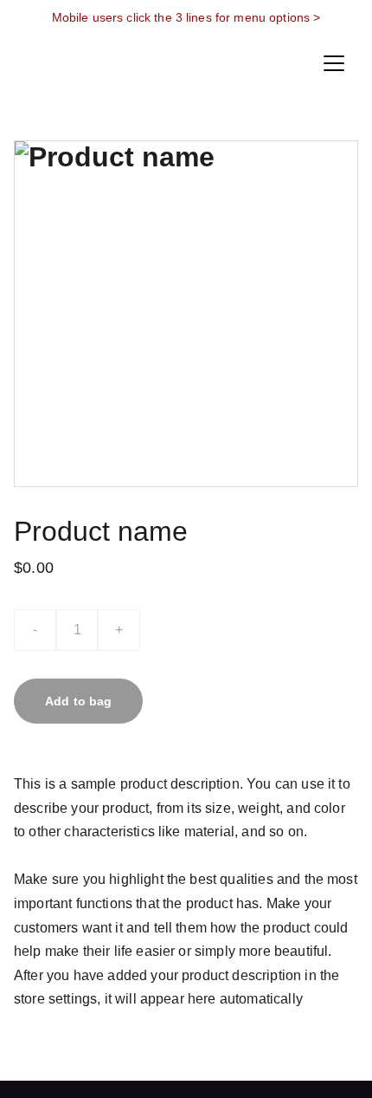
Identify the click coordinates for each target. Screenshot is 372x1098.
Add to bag (78, 701)
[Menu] (334, 63)
